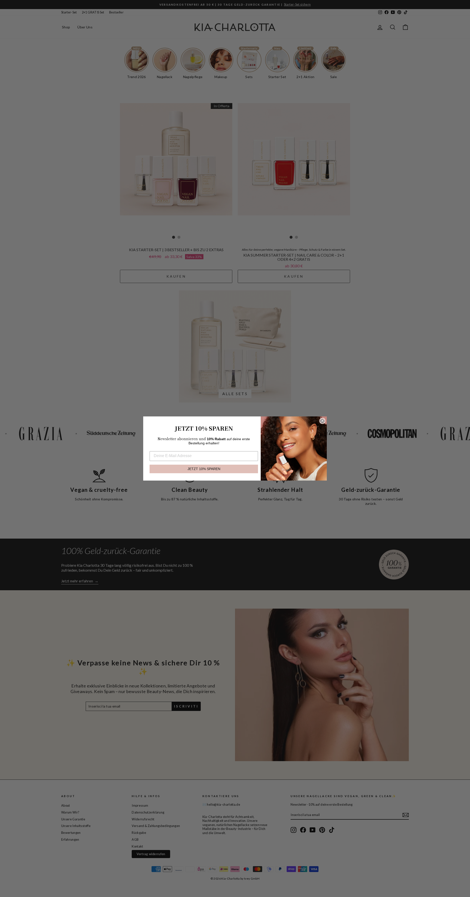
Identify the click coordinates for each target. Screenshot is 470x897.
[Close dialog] (322, 420)
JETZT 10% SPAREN (204, 469)
